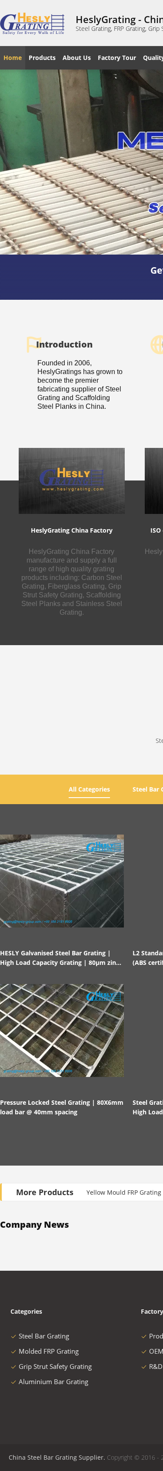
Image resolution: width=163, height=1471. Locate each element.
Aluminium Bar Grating (53, 1381)
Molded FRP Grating (49, 1351)
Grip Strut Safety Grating (55, 1366)
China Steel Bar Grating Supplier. (58, 1457)
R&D (156, 1366)
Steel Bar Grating (44, 1336)
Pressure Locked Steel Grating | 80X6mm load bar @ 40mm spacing (61, 1107)
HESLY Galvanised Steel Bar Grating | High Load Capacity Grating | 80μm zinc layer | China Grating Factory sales (59, 958)
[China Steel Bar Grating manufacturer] (32, 23)
